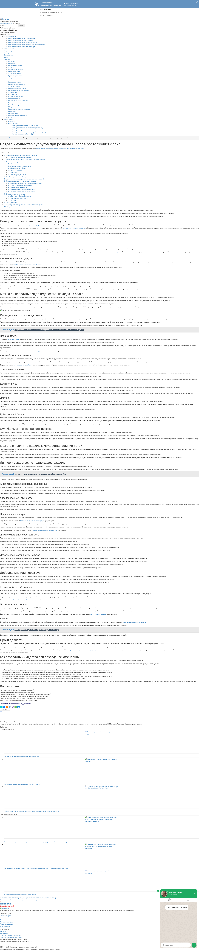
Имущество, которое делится (15, 162)
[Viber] (13, 707)
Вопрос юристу (9, 49)
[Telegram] (10, 707)
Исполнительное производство (18, 90)
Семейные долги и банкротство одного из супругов (21, 756)
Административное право (17, 88)
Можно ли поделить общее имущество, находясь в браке (24, 159)
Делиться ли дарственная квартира (32, 521)
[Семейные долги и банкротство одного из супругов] (101, 741)
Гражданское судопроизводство (19, 109)
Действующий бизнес (17, 174)
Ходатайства (12, 92)
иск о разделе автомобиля (22, 365)
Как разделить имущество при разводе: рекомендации (23, 205)
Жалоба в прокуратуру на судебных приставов (20, 894)
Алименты (11, 63)
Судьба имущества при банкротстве (17, 177)
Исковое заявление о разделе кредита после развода (26, 44)
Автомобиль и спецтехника (19, 166)
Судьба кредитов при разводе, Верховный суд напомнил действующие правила (31, 811)
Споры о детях (13, 113)
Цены (6, 57)
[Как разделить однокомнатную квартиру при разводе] (101, 769)
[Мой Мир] (18, 707)
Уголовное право (14, 86)
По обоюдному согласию (18, 198)
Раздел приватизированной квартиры (44, 530)
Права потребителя (15, 76)
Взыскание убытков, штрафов (18, 101)
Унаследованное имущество (20, 185)
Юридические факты (15, 107)
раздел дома (53, 148)
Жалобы (11, 67)
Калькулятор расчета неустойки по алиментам (28, 130)
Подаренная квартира (17, 187)
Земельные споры (14, 82)
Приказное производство (16, 84)
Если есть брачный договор (19, 196)
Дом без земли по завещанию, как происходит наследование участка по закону (28, 898)
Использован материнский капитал (22, 192)
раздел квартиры (78, 148)
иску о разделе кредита (98, 614)
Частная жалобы (14, 98)
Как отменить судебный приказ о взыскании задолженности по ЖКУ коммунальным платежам (36, 868)
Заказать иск (8, 55)
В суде (12, 200)
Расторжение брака (15, 65)
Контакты (11, 121)
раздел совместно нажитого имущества (26, 264)
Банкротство (12, 94)
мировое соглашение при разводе (84, 611)
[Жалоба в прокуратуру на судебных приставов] (101, 880)
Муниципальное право (16, 103)
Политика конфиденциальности (11, 937)
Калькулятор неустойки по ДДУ (22, 134)
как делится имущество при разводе (31, 225)
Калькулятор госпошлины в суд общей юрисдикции (29, 132)
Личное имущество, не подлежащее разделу (20, 181)
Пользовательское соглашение (10, 935)
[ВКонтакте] (4, 707)
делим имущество (42, 148)
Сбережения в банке (17, 168)
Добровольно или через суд (14, 194)
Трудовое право (13, 78)
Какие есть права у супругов (20, 157)
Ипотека (12, 172)
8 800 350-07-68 (5, 904)
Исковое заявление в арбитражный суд (21, 47)
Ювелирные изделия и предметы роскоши (24, 183)
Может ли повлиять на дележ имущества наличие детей (24, 179)
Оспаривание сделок (15, 69)
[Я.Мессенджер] (1, 707)
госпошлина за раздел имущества (134, 622)
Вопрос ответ (10, 207)
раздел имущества (65, 148)
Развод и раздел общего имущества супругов (20, 155)
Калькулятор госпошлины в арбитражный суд (27, 128)
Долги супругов (15, 170)
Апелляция (12, 80)
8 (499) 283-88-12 (6, 23)
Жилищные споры (14, 74)
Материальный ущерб (15, 96)
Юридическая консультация (17, 115)
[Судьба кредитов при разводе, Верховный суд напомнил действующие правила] (101, 796)
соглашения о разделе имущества (74, 228)
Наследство (12, 111)
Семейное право (6, 916)
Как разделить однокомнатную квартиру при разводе (22, 784)
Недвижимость (15, 164)
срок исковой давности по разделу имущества (85, 650)
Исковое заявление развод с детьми (20, 40)
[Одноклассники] (7, 707)
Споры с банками (14, 71)
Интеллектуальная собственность (22, 189)
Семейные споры (14, 105)
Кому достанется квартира (44, 351)
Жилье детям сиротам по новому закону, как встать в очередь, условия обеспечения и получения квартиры (41, 842)
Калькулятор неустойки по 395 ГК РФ (25, 125)
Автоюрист (12, 61)
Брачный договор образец (22, 600)
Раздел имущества (10, 51)
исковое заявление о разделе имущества (107, 252)
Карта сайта (4, 933)
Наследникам (8, 53)
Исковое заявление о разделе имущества (22, 42)
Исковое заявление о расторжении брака (22, 38)
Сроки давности (10, 202)
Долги (10, 117)
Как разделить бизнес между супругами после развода (19, 900)
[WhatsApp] (16, 707)
